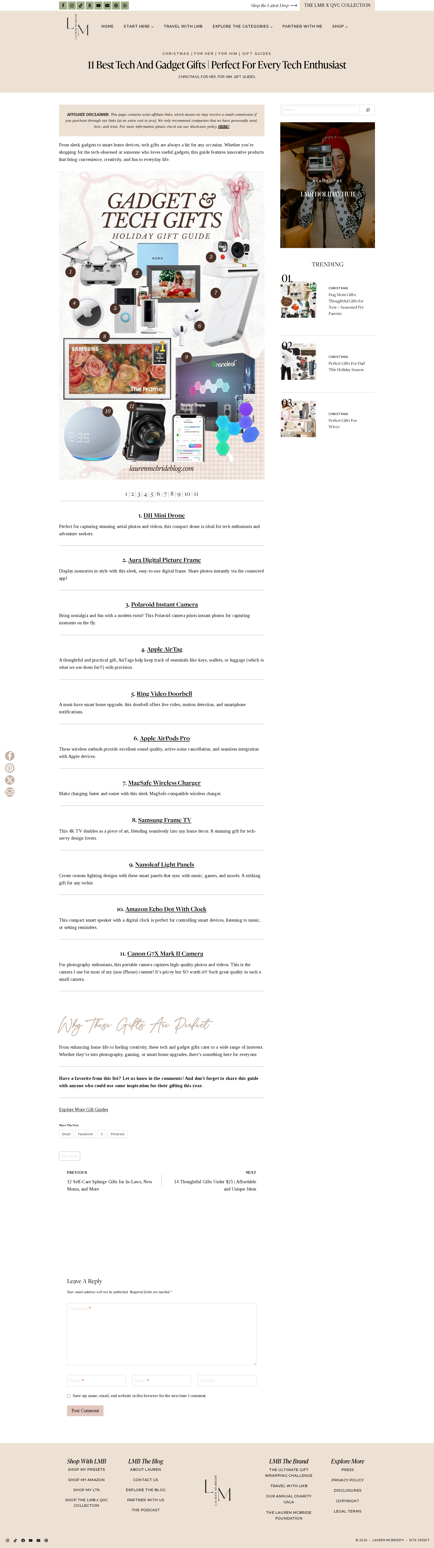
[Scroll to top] (420, 1526)
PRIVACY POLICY (348, 1480)
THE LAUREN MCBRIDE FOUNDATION (288, 1515)
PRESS (347, 1470)
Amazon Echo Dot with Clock (165, 909)
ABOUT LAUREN (145, 1469)
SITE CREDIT (419, 1540)
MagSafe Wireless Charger (164, 783)
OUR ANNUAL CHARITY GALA (288, 1499)
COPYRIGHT (347, 1501)
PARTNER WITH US (145, 1500)
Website (207, 1380)
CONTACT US (145, 1480)
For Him (228, 54)
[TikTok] (81, 6)
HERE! (223, 127)
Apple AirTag (165, 649)
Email (142, 1380)
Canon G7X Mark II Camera (165, 953)
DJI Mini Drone (164, 515)
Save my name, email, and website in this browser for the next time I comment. (139, 1396)
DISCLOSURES (347, 1490)
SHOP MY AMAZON (86, 1480)
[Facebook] (63, 6)
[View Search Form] (370, 26)
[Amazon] (90, 6)
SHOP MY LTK (86, 1490)
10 (187, 494)
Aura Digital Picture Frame (164, 560)
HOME (107, 26)
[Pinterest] (125, 6)
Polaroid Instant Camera (164, 604)
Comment (80, 1308)
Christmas (176, 54)
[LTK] (116, 6)
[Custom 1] (46, 1540)
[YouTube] (98, 6)
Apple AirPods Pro (165, 738)
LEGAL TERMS (347, 1511)
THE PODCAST (146, 1510)
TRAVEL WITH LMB (183, 26)
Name (76, 1380)
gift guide (70, 1156)
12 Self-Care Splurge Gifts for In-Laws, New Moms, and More (109, 1181)
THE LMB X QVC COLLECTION (337, 5)
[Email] (107, 6)
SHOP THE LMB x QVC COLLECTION (86, 1503)
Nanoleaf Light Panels (164, 864)
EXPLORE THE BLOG (146, 1490)
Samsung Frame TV (164, 820)
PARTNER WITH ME (302, 26)
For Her (204, 54)
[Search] (368, 110)
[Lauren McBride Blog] (217, 1490)
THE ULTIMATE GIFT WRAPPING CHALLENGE (288, 1473)
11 (196, 494)
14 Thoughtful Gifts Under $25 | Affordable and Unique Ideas (215, 1181)
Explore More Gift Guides (83, 1109)
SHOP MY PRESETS (86, 1469)
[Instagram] (72, 6)
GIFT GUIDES (257, 54)
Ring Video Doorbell (164, 693)
